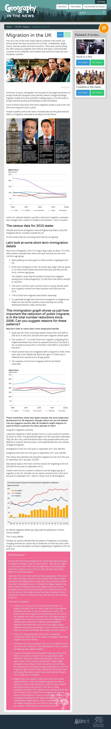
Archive (62, 7)
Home (9, 26)
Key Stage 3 (97, 62)
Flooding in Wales (95, 7)
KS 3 (67, 34)
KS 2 (60, 34)
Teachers (75, 7)
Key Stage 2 (83, 62)
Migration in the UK (40, 26)
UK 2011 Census (22, 26)
